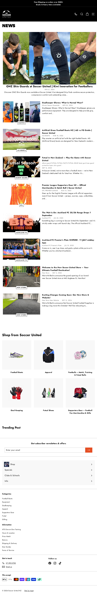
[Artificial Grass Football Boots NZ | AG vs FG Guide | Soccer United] (21, 139)
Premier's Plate (56, 245)
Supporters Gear (8, 512)
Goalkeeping (6, 505)
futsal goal (82, 163)
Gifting (4, 519)
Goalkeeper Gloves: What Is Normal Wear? (62, 102)
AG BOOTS (21, 150)
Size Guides (6, 547)
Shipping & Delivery (9, 543)
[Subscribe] (88, 450)
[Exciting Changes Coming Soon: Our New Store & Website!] (21, 304)
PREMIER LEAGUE (51, 190)
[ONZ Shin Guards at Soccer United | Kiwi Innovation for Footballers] (49, 58)
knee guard (90, 163)
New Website (54, 300)
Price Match (6, 536)
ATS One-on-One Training (11, 529)
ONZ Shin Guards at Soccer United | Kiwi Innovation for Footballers (49, 86)
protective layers (47, 165)
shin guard (57, 165)
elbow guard (21, 178)
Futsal (4, 516)
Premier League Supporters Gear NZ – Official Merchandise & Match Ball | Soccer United (64, 186)
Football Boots (7, 498)
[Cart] (87, 14)
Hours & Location (8, 533)
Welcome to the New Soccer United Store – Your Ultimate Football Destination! (65, 269)
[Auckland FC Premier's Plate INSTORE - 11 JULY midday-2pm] (21, 249)
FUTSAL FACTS (62, 163)
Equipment (6, 502)
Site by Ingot (29, 590)
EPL (21, 205)
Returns (4, 540)
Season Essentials (53, 105)
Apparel (5, 509)
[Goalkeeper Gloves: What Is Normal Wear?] (21, 111)
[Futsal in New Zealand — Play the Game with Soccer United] (21, 166)
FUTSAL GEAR (73, 163)
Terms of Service (8, 550)
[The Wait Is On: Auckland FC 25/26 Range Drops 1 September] (21, 221)
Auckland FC (21, 232)
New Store (21, 287)
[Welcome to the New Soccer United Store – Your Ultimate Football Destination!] (21, 276)
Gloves (21, 123)
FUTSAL (54, 163)
